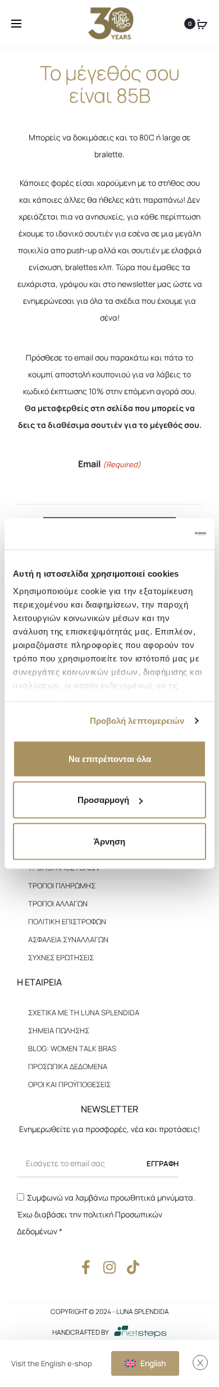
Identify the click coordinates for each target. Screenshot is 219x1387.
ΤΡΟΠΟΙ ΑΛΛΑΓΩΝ (58, 903)
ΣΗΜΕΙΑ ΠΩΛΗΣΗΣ (58, 1030)
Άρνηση (109, 841)
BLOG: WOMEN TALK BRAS (72, 1048)
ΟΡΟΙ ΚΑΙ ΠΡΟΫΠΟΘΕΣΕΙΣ (69, 1084)
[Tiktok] (133, 1267)
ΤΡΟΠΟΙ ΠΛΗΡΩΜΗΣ (61, 885)
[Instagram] (110, 1267)
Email (109, 464)
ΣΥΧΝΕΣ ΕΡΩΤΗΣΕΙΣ (61, 957)
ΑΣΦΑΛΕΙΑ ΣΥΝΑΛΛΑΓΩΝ (68, 939)
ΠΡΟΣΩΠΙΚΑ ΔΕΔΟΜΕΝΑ (67, 1066)
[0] (202, 23)
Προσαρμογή (103, 800)
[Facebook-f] (86, 1267)
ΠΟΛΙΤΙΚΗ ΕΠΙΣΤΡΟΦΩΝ (67, 921)
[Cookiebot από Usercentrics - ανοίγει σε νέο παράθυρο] (157, 534)
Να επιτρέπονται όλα (110, 758)
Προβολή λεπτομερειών (137, 721)
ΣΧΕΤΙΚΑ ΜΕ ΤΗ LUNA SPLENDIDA (83, 1012)
